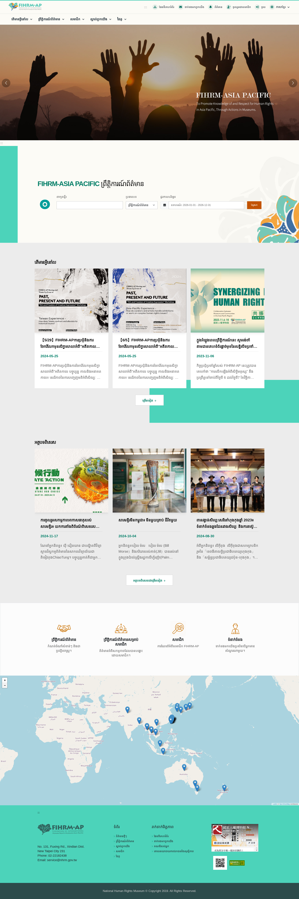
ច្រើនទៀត (148, 400)
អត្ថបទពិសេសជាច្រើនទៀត (148, 580)
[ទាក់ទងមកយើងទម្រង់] (235, 628)
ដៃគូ (118, 856)
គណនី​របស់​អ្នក (161, 846)
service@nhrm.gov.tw (62, 860)
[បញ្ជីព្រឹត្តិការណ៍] (64, 628)
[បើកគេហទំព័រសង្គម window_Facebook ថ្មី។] (234, 837)
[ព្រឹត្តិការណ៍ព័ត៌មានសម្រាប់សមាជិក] (121, 628)
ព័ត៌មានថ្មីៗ (121, 836)
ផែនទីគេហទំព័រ (161, 836)
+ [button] (5, 680)
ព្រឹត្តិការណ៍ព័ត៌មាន (125, 841)
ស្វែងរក (254, 205)
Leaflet (275, 804)
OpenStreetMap (284, 804)
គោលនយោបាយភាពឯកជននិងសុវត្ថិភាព (174, 851)
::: (145, 7)
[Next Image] (293, 83)
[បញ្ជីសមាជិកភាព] (178, 628)
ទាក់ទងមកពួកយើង (163, 841)
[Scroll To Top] (293, 895)
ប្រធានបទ (131, 197)
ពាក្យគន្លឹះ (62, 197)
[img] (149, 740)
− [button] (5, 685)
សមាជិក (120, 851)
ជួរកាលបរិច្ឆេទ (168, 197)
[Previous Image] (6, 83)
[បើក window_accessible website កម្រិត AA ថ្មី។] (237, 862)
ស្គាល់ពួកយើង (123, 846)
